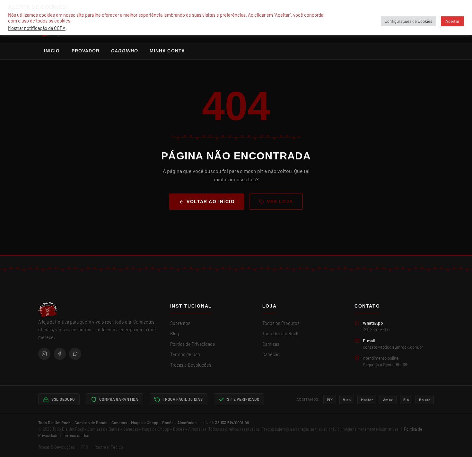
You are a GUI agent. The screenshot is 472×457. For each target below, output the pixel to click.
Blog (174, 333)
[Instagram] (44, 354)
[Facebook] (60, 354)
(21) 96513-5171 (376, 329)
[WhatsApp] (75, 354)
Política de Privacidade (192, 344)
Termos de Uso (185, 354)
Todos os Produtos (281, 323)
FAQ (84, 447)
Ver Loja (280, 201)
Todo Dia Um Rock (280, 333)
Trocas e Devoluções (190, 365)
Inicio (52, 51)
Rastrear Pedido (108, 447)
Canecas (270, 354)
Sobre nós (180, 323)
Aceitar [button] (452, 21)
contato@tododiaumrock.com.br (393, 347)
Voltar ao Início (211, 201)
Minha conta (167, 51)
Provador (86, 51)
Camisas (270, 344)
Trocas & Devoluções (56, 447)
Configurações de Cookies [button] (408, 21)
